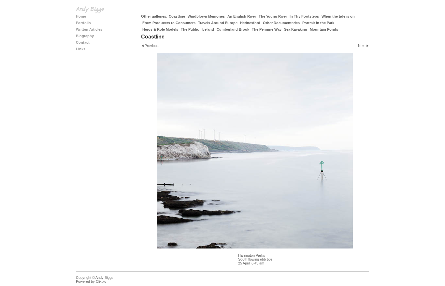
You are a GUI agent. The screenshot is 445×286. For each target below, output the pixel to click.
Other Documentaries (281, 23)
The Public (190, 29)
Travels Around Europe (217, 23)
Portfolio (83, 23)
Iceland (208, 29)
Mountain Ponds (324, 29)
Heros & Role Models (160, 29)
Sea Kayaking (295, 29)
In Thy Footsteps (304, 16)
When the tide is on (338, 16)
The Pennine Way (266, 29)
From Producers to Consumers (168, 23)
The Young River (273, 16)
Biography (85, 36)
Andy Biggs (90, 9)
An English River (241, 16)
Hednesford (250, 23)
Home (81, 16)
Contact (83, 42)
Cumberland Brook (233, 29)
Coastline (177, 16)
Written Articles (89, 29)
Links (80, 49)
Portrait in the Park (318, 23)
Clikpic (101, 281)
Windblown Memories (206, 16)
